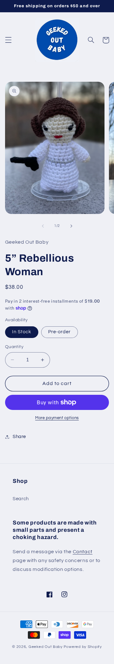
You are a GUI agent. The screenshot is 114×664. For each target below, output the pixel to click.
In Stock (21, 331)
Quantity (14, 347)
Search (21, 498)
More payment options (57, 418)
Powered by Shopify (83, 647)
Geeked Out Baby (45, 647)
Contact (82, 551)
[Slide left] (43, 226)
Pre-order (59, 331)
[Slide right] (71, 226)
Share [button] (19, 436)
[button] (8, 40)
